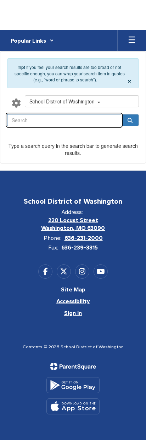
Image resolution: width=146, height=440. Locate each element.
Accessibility (73, 301)
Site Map (73, 289)
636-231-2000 (83, 238)
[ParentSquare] (73, 366)
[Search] (130, 120)
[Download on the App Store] (73, 406)
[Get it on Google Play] (73, 385)
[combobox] (82, 101)
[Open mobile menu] (132, 40)
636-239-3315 (79, 247)
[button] (32, 40)
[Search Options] (16, 103)
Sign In (73, 313)
